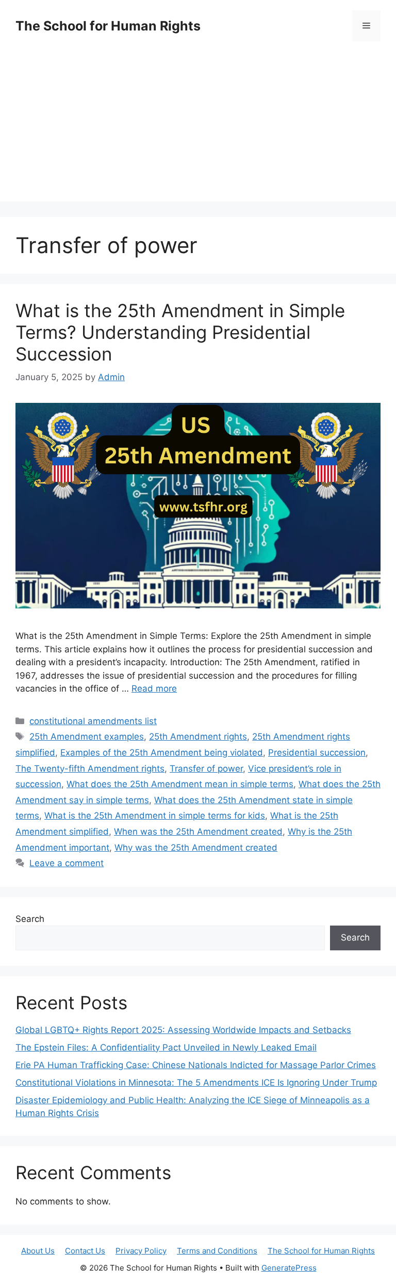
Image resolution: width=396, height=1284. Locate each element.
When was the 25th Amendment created (198, 831)
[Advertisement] (198, 129)
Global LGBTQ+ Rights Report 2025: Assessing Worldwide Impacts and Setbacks (183, 1030)
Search (29, 919)
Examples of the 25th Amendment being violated (161, 752)
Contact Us (85, 1251)
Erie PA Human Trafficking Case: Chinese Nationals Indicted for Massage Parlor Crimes (195, 1065)
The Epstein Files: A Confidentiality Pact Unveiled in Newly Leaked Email (166, 1047)
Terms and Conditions (217, 1251)
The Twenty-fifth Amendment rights (89, 768)
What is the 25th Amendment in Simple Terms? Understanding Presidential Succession (180, 332)
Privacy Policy (141, 1251)
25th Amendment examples (86, 736)
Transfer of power (206, 768)
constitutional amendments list (93, 721)
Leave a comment (66, 863)
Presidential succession (317, 752)
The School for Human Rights (108, 26)
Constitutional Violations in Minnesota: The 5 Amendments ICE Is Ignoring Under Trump (196, 1082)
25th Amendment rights (198, 736)
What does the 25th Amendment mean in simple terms (180, 784)
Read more (154, 688)
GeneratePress (289, 1268)
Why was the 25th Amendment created (195, 847)
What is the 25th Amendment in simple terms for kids (154, 815)
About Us (38, 1251)
